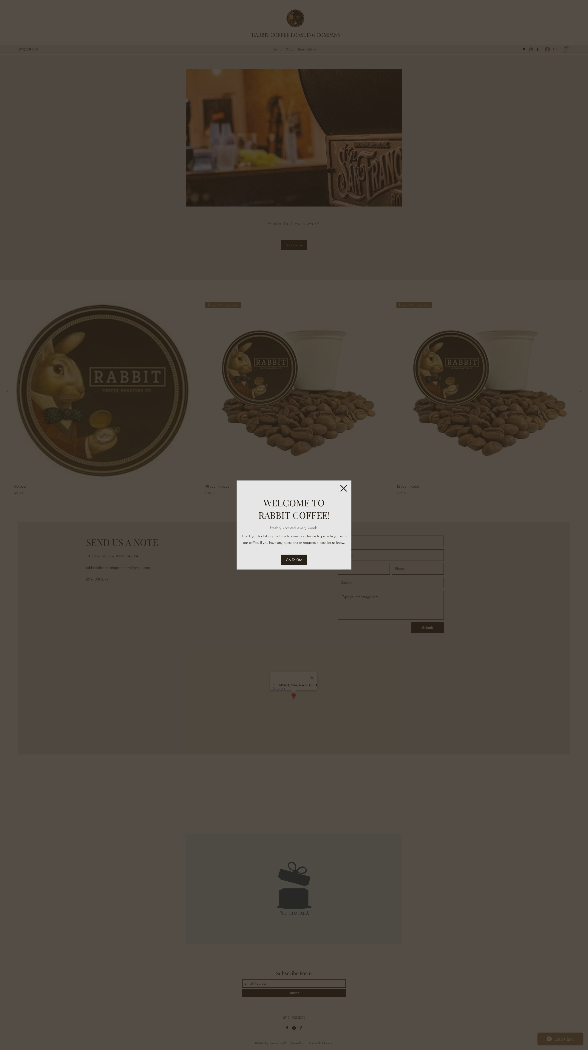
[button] (343, 488)
